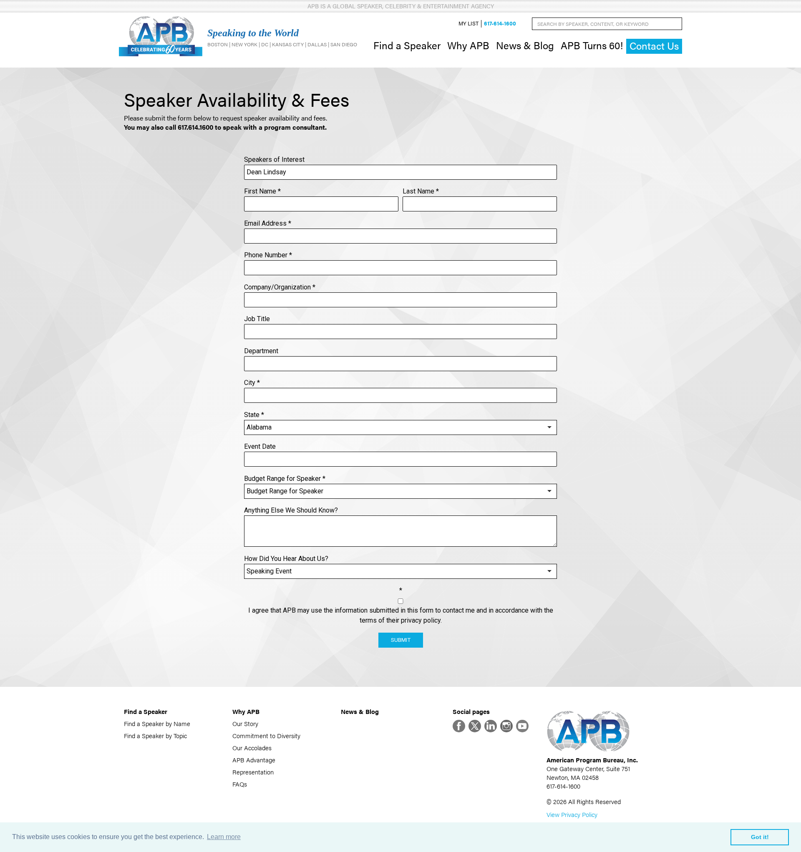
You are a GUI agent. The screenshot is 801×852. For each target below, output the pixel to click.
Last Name (421, 191)
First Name (262, 191)
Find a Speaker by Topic (155, 735)
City (252, 383)
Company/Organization (279, 287)
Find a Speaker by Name (157, 723)
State (254, 415)
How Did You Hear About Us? (286, 559)
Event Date (260, 446)
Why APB (468, 45)
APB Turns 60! (592, 45)
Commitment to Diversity (266, 735)
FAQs (239, 783)
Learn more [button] (224, 836)
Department (261, 351)
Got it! (760, 837)
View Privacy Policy (572, 814)
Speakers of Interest (274, 159)
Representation (253, 771)
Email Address (267, 223)
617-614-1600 (500, 23)
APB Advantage (253, 759)
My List (468, 23)
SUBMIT (401, 640)
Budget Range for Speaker (284, 479)
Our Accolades (252, 747)
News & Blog (525, 45)
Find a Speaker (407, 45)
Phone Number (268, 255)
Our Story (245, 723)
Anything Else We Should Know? (291, 510)
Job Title (257, 319)
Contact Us (654, 46)
